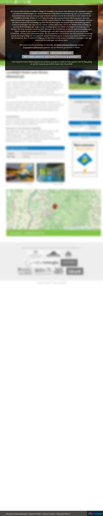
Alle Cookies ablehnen (62, 53)
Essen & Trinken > (35, 514)
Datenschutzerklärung (67, 45)
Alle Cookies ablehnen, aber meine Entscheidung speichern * (51, 56)
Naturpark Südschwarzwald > (17, 514)
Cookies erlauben (39, 53)
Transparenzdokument (33, 47)
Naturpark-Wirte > (63, 514)
